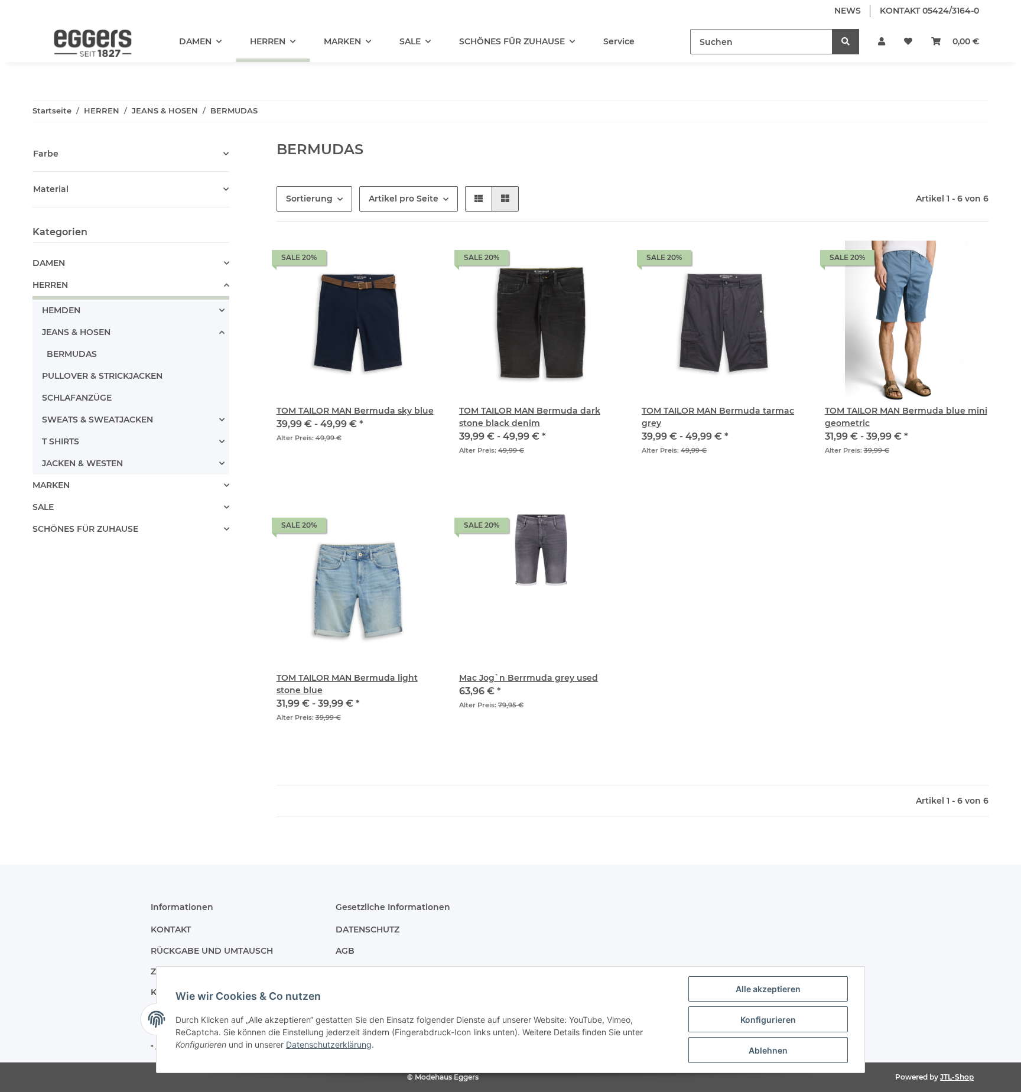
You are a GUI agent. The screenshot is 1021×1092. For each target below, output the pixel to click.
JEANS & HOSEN (76, 332)
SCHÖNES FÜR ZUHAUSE (85, 529)
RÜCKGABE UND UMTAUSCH (212, 950)
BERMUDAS (72, 354)
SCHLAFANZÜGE (77, 397)
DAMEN (48, 263)
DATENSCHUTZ (367, 929)
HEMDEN (61, 310)
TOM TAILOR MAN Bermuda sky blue (355, 410)
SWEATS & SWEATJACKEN (97, 419)
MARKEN (51, 485)
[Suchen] (845, 41)
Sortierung (309, 198)
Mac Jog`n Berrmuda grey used (528, 677)
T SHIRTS (60, 441)
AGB (345, 950)
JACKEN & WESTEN (82, 463)
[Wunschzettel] (908, 41)
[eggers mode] (84, 42)
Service (619, 41)
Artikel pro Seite (403, 198)
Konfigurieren (768, 1020)
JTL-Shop (957, 1076)
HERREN (50, 285)
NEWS (847, 10)
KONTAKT (171, 929)
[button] (882, 41)
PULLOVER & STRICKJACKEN (102, 375)
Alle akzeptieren (768, 989)
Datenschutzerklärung (329, 1044)
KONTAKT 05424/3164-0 (929, 10)
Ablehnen (768, 1050)
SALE (43, 507)
